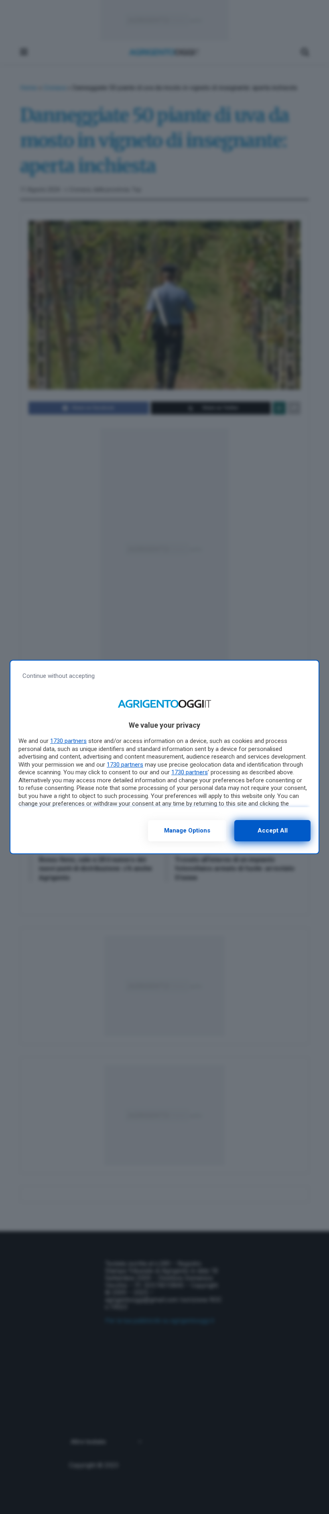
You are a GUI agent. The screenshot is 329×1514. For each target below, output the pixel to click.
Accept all (273, 830)
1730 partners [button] (68, 741)
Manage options (187, 830)
